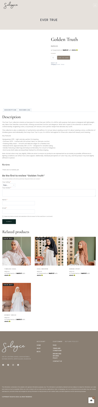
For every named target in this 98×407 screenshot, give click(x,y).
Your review (6, 188)
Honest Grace (10, 315)
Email (4, 208)
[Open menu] (95, 5)
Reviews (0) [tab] (24, 110)
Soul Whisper (42, 269)
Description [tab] (10, 110)
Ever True (49, 20)
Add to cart (63, 57)
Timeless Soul (10, 269)
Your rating (6, 182)
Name (4, 200)
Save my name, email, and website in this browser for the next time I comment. (28, 216)
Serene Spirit (74, 269)
